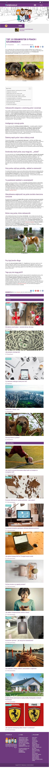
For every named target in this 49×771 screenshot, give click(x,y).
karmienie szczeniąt (22, 283)
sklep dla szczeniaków (29, 222)
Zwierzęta (31, 44)
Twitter (40, 2)
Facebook (42, 2)
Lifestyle (8, 304)
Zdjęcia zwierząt (35, 746)
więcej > (6, 746)
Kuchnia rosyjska (35, 755)
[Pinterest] (38, 47)
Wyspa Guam (34, 743)
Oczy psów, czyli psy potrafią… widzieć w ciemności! (16, 96)
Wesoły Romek (11, 44)
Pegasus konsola (35, 756)
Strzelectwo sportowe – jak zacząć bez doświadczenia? (19, 640)
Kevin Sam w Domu (36, 750)
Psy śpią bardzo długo (11, 102)
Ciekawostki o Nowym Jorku (12, 409)
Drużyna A (34, 738)
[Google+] (35, 47)
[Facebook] (31, 47)
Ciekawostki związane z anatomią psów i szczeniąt (16, 90)
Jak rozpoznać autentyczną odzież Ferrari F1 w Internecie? (20, 727)
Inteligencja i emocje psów (12, 92)
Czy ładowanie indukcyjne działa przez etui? (16, 381)
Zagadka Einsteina (35, 744)
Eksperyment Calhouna (36, 754)
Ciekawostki (24, 44)
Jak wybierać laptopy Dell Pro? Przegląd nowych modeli (19, 556)
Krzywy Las (34, 740)
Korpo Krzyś (9, 329)
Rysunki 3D (34, 742)
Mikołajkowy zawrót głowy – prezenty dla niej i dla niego (19, 327)
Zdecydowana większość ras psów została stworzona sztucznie (19, 99)
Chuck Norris (34, 737)
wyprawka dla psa (12, 190)
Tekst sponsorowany (11, 474)
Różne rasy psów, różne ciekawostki (13, 101)
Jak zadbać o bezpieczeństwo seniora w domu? (17, 612)
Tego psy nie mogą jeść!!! (11, 104)
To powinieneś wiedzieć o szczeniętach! (14, 98)
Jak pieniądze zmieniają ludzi (12, 352)
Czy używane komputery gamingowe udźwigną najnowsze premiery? (22, 528)
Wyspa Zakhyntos (35, 758)
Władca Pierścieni (35, 749)
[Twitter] (33, 47)
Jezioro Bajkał (35, 741)
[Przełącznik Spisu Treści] (29, 89)
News (28, 44)
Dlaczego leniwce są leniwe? (12, 437)
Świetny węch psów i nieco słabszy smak (14, 93)
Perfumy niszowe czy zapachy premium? (15, 584)
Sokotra (33, 752)
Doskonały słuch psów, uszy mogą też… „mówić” (16, 95)
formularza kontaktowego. (22, 751)
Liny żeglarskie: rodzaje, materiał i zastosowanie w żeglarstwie (21, 668)
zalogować (18, 292)
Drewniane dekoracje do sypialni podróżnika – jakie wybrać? (20, 500)
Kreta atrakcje (35, 753)
